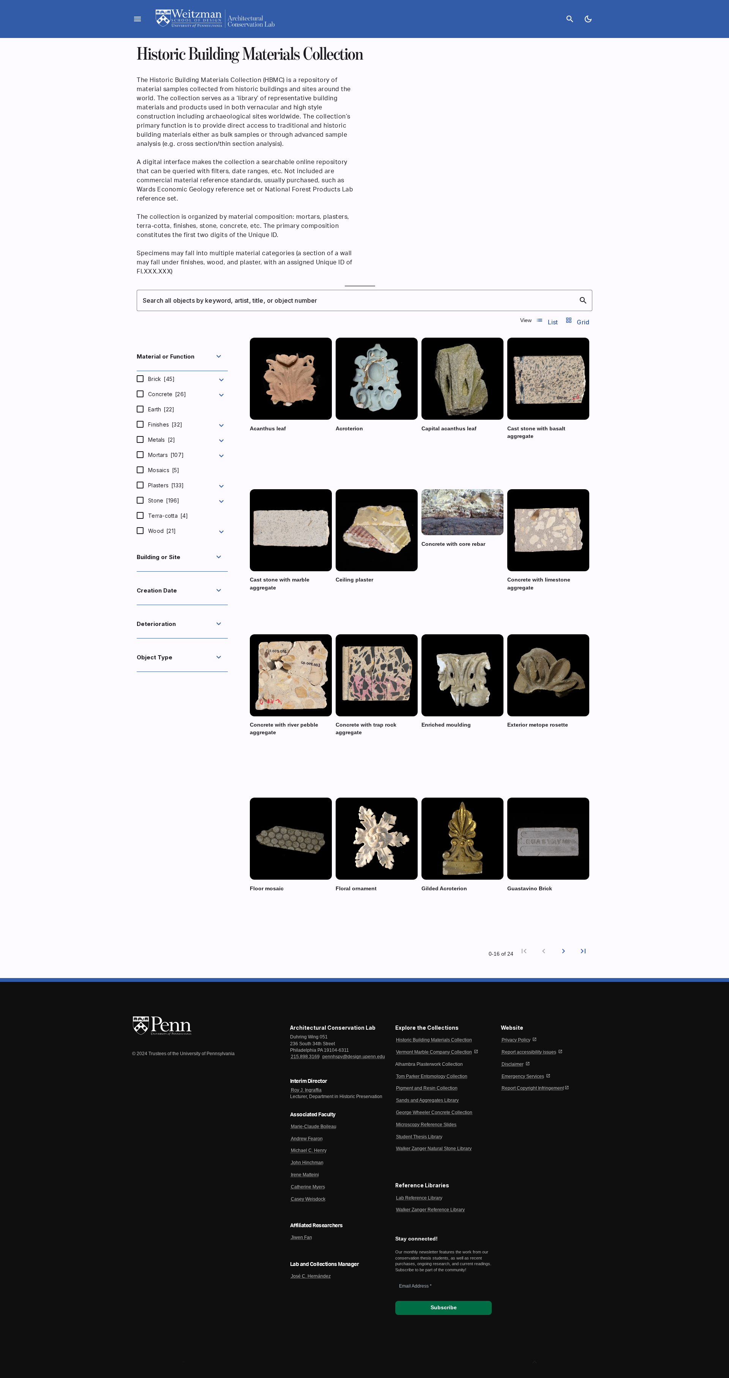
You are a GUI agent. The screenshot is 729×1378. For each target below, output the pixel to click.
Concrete (167, 394)
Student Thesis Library (419, 1137)
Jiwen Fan (301, 1237)
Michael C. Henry (309, 1150)
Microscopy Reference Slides (426, 1124)
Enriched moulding (446, 725)
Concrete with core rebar (453, 544)
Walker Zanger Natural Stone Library (434, 1148)
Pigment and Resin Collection (427, 1088)
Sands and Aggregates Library (427, 1100)
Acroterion (349, 428)
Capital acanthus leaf (449, 428)
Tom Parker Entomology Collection (431, 1076)
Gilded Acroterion (444, 888)
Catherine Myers (308, 1187)
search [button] (583, 300)
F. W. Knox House (266, 457)
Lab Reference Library (419, 1198)
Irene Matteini (305, 1175)
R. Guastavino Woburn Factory (536, 909)
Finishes (165, 424)
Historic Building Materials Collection (434, 1040)
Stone (164, 500)
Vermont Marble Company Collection (434, 1052)
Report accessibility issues (529, 1052)
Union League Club (353, 601)
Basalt (514, 450)
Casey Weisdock (308, 1199)
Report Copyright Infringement (533, 1088)
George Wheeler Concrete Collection (434, 1112)
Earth (161, 409)
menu (137, 19)
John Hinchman (307, 1162)
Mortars (166, 455)
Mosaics (164, 470)
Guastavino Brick (529, 888)
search (569, 19)
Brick (161, 379)
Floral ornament (356, 888)
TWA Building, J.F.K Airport (274, 909)
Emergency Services (523, 1076)
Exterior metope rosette (537, 725)
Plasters (166, 485)
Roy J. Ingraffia (306, 1090)
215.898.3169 (305, 1056)
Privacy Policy (516, 1040)
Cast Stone (538, 450)
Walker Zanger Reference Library (430, 1209)
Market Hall (517, 746)
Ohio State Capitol (437, 909)
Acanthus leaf (268, 428)
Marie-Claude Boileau (313, 1126)
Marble (429, 443)
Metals (161, 439)
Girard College (434, 449)
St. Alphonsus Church (441, 754)
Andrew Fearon (307, 1138)
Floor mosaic (267, 888)
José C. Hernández (311, 1276)
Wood (162, 531)
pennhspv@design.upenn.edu (353, 1056)
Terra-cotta (168, 515)
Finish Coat (349, 594)
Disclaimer (513, 1064)
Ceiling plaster (354, 580)
